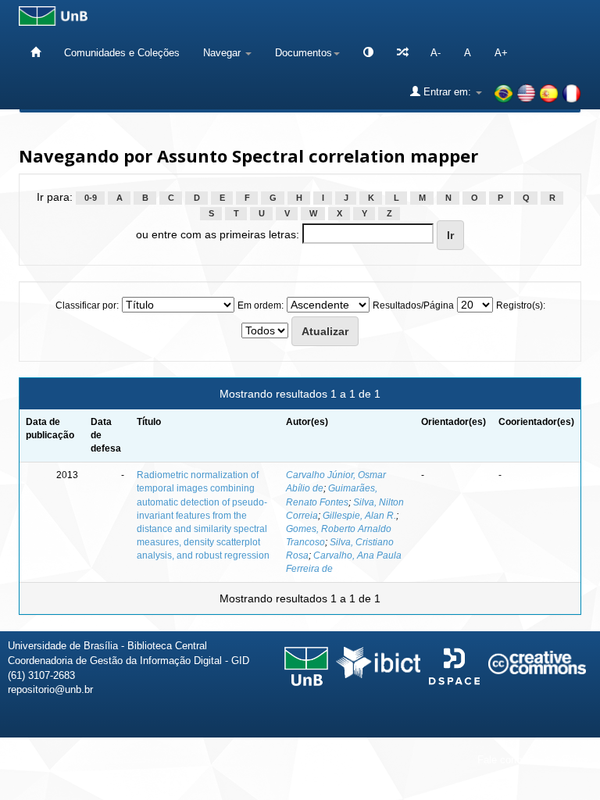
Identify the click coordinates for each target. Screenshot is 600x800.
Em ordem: (261, 305)
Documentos (303, 53)
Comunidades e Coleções (122, 53)
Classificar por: (87, 305)
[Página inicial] (35, 52)
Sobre (575, 760)
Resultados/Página (413, 305)
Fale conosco (507, 760)
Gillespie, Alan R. (359, 515)
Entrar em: (447, 92)
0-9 (90, 197)
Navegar (223, 53)
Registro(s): (520, 305)
